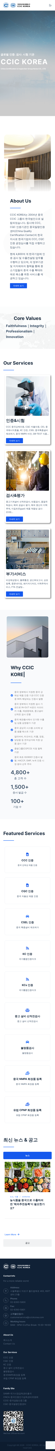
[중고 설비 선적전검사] (27, 1003)
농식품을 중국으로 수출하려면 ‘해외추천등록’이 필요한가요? (27, 1197)
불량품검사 (27, 1041)
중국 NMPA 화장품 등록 (27, 1072)
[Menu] (50, 5)
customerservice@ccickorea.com (27, 1317)
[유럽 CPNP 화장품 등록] (27, 1097)
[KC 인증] (27, 941)
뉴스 (11, 1190)
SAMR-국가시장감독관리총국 (17, 1393)
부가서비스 (16, 573)
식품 (16, 1190)
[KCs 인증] (27, 972)
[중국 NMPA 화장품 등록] (27, 1066)
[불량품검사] (27, 1035)
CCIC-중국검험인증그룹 (15, 1400)
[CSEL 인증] (27, 909)
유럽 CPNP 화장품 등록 (27, 1103)
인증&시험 (15, 420)
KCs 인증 (27, 978)
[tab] (27, 1148)
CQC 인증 (27, 884)
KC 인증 (27, 947)
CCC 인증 (27, 853)
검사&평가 (15, 495)
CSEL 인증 (27, 915)
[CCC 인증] (27, 847)
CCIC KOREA (32, 1445)
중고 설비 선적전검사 (27, 1009)
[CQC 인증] (27, 878)
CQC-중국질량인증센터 (14, 1404)
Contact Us (9, 1343)
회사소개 (7, 1340)
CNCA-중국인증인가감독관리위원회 (20, 1397)
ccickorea (26, 1190)
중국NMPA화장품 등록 (14, 1375)
